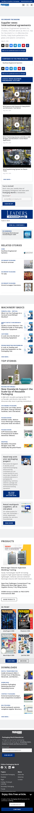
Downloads (5, 682)
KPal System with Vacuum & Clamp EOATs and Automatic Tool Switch (16, 107)
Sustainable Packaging (9, 405)
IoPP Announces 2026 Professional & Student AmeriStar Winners (9, 433)
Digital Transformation (9, 671)
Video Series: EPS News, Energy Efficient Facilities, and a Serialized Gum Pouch (11, 409)
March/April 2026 (8, 655)
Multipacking (5, 705)
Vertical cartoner (7, 262)
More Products (9, 599)
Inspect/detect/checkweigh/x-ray (11, 323)
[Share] (11, 45)
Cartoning (4, 334)
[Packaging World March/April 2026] (8, 644)
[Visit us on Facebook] (2, 767)
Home (3, 249)
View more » (7, 179)
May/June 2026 (25, 631)
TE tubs (4, 274)
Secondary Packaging (10, 19)
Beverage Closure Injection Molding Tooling (13, 569)
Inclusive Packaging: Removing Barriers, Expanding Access (8, 686)
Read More (9, 523)
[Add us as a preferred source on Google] (27, 45)
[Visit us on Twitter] (5, 767)
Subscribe (11, 661)
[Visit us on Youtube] (13, 767)
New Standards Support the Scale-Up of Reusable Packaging (17, 391)
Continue (17, 809)
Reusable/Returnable (8, 386)
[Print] (2, 45)
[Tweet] (19, 45)
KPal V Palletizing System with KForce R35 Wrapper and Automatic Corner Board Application (16, 138)
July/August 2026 (8, 631)
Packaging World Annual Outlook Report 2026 (11, 233)
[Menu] (31, 4)
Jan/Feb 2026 (25, 655)
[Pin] (23, 45)
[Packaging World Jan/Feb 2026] (25, 644)
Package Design (6, 417)
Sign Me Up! (9, 204)
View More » (5, 357)
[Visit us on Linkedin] (9, 767)
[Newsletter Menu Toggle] (23, 4)
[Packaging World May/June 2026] (25, 619)
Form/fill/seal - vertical (9, 311)
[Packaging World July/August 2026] (8, 619)
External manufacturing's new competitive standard (10, 697)
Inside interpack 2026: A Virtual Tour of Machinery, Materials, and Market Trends (11, 675)
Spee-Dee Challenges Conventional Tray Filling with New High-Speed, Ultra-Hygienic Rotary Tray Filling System (15, 585)
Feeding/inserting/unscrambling (12, 345)
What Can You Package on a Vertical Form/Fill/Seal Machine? (11, 315)
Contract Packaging (8, 694)
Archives (23, 661)
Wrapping (4, 442)
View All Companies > (17, 225)
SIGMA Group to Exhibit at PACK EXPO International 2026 (15, 592)
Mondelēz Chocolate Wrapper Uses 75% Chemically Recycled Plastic (11, 445)
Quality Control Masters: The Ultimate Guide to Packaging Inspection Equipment (12, 327)
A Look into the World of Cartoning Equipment (10, 337)
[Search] (27, 4)
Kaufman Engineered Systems (12, 63)
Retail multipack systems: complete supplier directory (11, 708)
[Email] (7, 45)
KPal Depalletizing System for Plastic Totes (15, 170)
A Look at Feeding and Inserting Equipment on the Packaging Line (11, 349)
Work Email (7, 195)
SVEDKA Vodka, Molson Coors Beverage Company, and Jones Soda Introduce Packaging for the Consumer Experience (11, 421)
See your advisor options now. (11, 493)
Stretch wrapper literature (11, 285)
